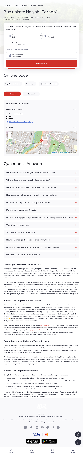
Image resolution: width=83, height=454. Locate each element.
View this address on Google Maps (21, 122)
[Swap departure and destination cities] (41, 36)
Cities (16, 5)
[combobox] (25, 36)
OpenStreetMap (64, 152)
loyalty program (46, 325)
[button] (10, 49)
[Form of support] (78, 434)
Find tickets (41, 64)
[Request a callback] (78, 442)
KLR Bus (7, 5)
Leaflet (55, 152)
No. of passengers (17, 54)
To (48, 35)
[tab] (12, 94)
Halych (24, 5)
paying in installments (38, 330)
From (13, 35)
